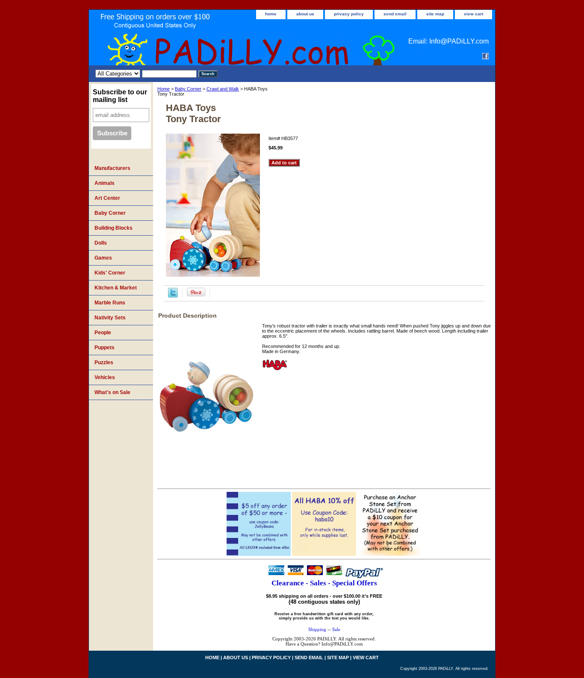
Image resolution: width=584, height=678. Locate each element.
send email (395, 14)
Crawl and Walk (222, 88)
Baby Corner (188, 88)
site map (435, 14)
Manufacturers (112, 168)
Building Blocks (113, 228)
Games (103, 258)
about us (305, 14)
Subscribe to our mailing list (120, 95)
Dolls (100, 243)
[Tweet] (173, 295)
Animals (104, 183)
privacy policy (349, 14)
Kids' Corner (109, 273)
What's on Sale (112, 392)
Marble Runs (109, 303)
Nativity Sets (110, 318)
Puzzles (103, 362)
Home (163, 88)
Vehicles (104, 377)
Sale (336, 629)
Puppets (104, 348)
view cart (473, 14)
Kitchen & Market (115, 288)
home (271, 14)
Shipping (317, 629)
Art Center (107, 198)
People (102, 333)
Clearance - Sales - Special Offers (324, 583)
